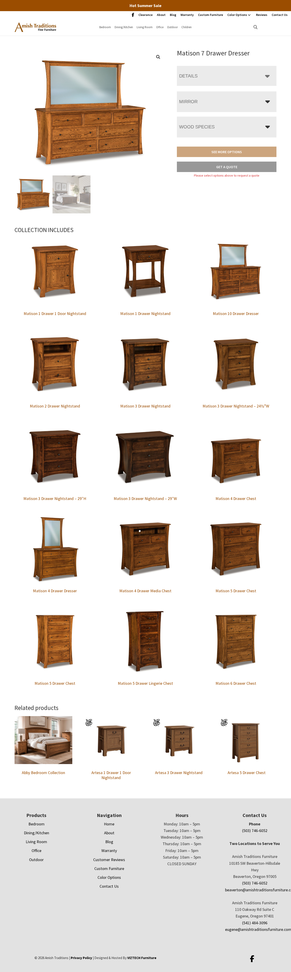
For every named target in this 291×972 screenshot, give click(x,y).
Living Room (145, 27)
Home (109, 824)
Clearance (145, 15)
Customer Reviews (109, 859)
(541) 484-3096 (254, 922)
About (161, 15)
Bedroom (105, 27)
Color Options (237, 15)
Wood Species (197, 126)
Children (186, 27)
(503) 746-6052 (254, 830)
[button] (158, 57)
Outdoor (172, 27)
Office (159, 27)
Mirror (188, 101)
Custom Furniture (210, 15)
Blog (173, 15)
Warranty (187, 15)
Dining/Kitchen (124, 27)
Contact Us (280, 15)
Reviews (261, 15)
